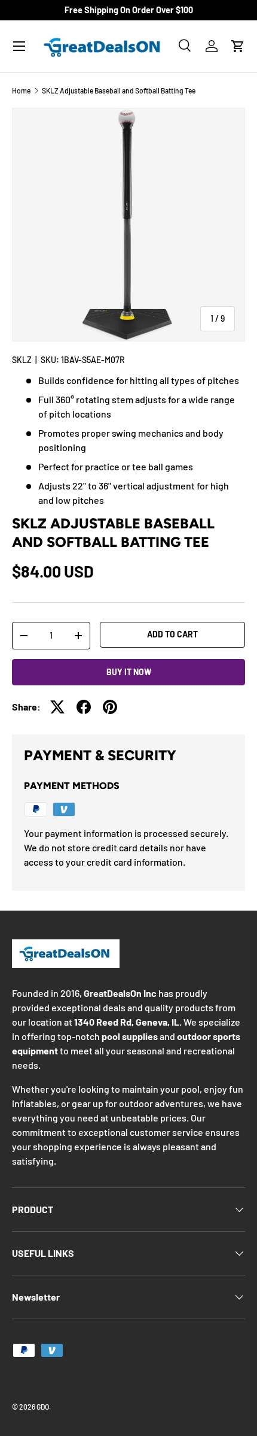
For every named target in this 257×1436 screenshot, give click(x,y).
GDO (42, 1406)
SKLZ (22, 360)
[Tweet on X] (57, 707)
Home (21, 90)
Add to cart (172, 634)
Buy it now (128, 672)
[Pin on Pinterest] (110, 707)
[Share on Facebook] (84, 707)
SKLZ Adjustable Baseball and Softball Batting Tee (118, 90)
